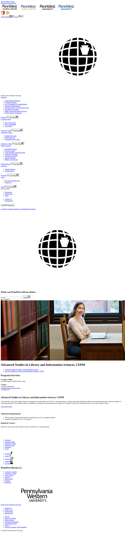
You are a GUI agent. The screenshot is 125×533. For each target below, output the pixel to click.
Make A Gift (8, 510)
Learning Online (6, 119)
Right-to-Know (9, 520)
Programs (4, 97)
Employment (9, 479)
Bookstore (8, 482)
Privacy (7, 525)
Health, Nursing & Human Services (16, 111)
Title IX (7, 516)
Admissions (8, 192)
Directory (27, 209)
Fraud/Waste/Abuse (11, 523)
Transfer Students (10, 158)
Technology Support (11, 156)
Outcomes (4, 166)
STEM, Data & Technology (13, 113)
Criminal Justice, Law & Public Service (17, 108)
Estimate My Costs (10, 136)
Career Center (9, 475)
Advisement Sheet (6, 406)
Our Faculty (8, 126)
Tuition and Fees (10, 137)
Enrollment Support (11, 149)
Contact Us (8, 182)
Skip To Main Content (8, 1)
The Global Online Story (12, 181)
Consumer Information (12, 522)
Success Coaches (10, 151)
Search (3, 297)
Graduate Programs (11, 102)
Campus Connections (11, 154)
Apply (7, 196)
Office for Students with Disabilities (16, 527)
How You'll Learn (10, 123)
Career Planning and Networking (15, 152)
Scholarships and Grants (12, 139)
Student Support (6, 146)
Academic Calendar (7, 209)
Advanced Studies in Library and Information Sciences (21, 369)
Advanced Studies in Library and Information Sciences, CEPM (24, 371)
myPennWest (9, 201)
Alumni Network (10, 169)
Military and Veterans (11, 159)
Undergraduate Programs (12, 101)
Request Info (9, 194)
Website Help (9, 513)
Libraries (33, 209)
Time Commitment (10, 124)
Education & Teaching (12, 109)
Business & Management (12, 106)
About (3, 177)
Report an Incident (10, 518)
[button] (8, 17)
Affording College (6, 132)
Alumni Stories (9, 171)
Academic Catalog (18, 209)
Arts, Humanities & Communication (16, 104)
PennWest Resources (8, 205)
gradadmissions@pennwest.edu (10, 388)
